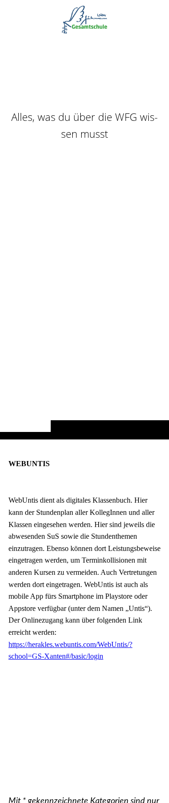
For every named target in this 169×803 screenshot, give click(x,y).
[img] (84, 238)
